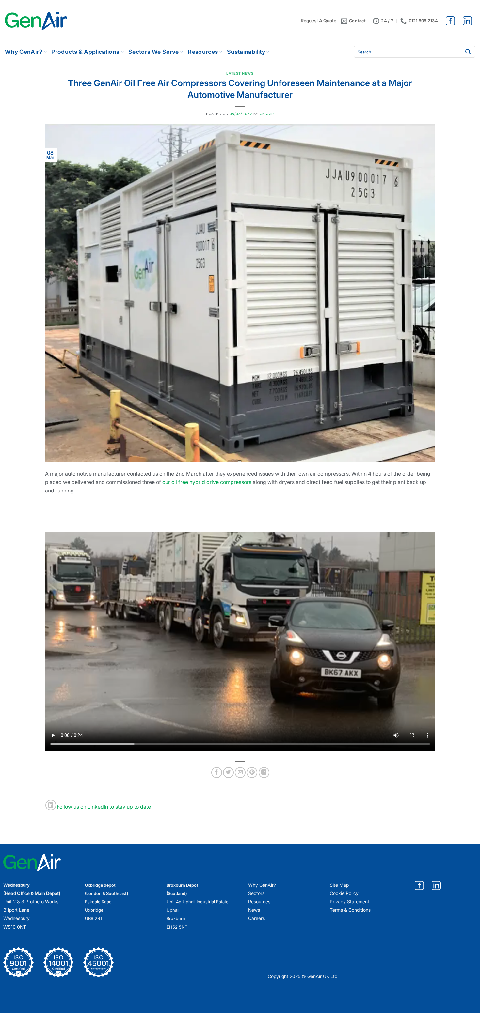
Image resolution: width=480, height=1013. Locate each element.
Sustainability (246, 51)
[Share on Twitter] (228, 772)
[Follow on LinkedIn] (50, 805)
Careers (256, 918)
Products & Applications (85, 51)
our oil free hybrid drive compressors (206, 482)
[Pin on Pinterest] (252, 772)
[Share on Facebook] (216, 772)
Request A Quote (318, 20)
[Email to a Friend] (240, 772)
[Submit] (467, 51)
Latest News (239, 73)
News (254, 910)
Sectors (256, 893)
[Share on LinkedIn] (264, 772)
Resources (203, 51)
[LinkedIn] (467, 20)
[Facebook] (451, 20)
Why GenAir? (23, 51)
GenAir (267, 114)
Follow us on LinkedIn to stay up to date (104, 807)
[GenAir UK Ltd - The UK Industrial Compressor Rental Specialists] (36, 21)
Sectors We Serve (153, 51)
